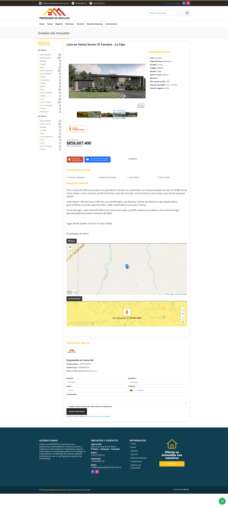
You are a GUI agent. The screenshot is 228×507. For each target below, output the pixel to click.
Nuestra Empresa (95, 24)
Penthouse (50, 112)
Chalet (50, 77)
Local (50, 99)
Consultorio (50, 80)
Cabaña (50, 64)
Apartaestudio (50, 55)
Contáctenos (111, 24)
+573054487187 (81, 3)
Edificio (50, 86)
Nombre (70, 378)
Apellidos (132, 378)
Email (69, 386)
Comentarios (71, 394)
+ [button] (70, 247)
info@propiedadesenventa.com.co (84, 371)
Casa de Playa (50, 74)
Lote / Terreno (50, 102)
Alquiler (59, 24)
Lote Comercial (50, 105)
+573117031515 (99, 3)
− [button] (70, 251)
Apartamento (50, 58)
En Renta (42, 116)
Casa (50, 67)
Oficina (50, 108)
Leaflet (167, 294)
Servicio (80, 24)
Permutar (69, 24)
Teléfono (132, 386)
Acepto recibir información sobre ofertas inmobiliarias (90, 406)
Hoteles (50, 96)
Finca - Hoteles (50, 93)
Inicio (41, 24)
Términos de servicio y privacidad (98, 416)
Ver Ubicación (119, 317)
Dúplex (50, 83)
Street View (78, 129)
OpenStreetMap (181, 294)
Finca (50, 89)
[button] (143, 55)
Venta (50, 24)
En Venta (42, 50)
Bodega (50, 61)
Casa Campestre (50, 70)
